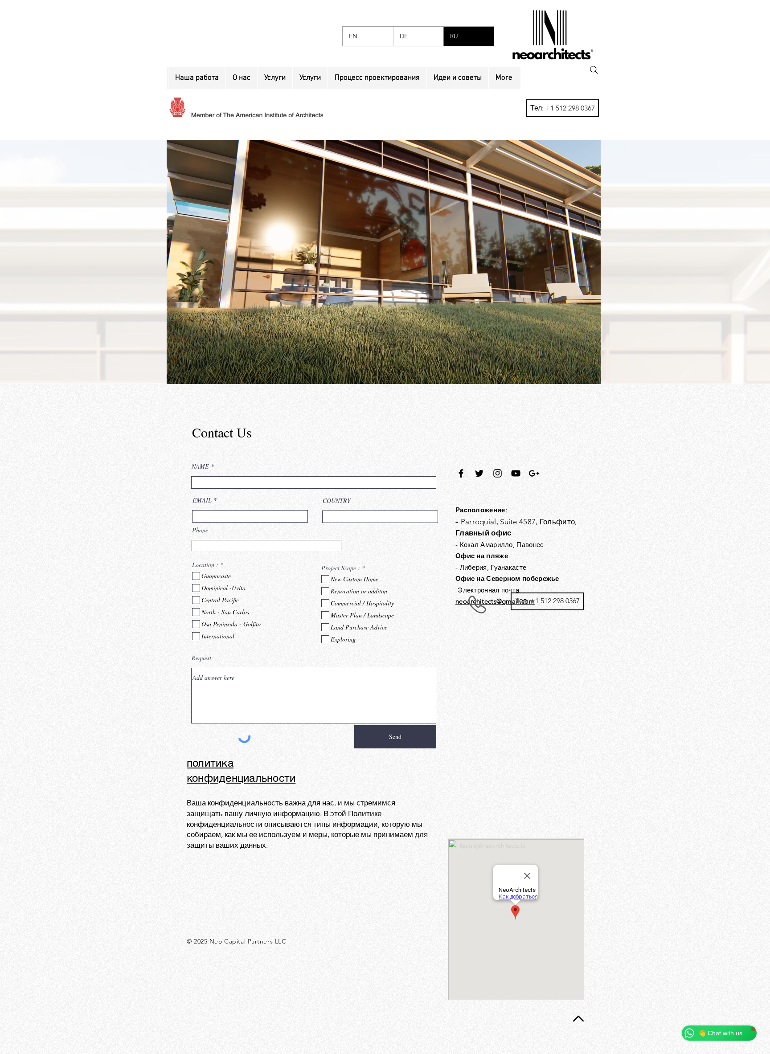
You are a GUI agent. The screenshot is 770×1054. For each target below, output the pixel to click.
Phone (200, 530)
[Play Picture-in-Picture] (573, 372)
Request (201, 658)
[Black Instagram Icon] (497, 473)
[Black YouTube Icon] (515, 473)
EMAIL (202, 500)
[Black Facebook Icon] (461, 473)
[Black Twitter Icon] (479, 473)
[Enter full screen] (588, 372)
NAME (200, 466)
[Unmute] (193, 372)
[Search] (594, 70)
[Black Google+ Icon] (534, 473)
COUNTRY (337, 501)
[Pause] (178, 372)
